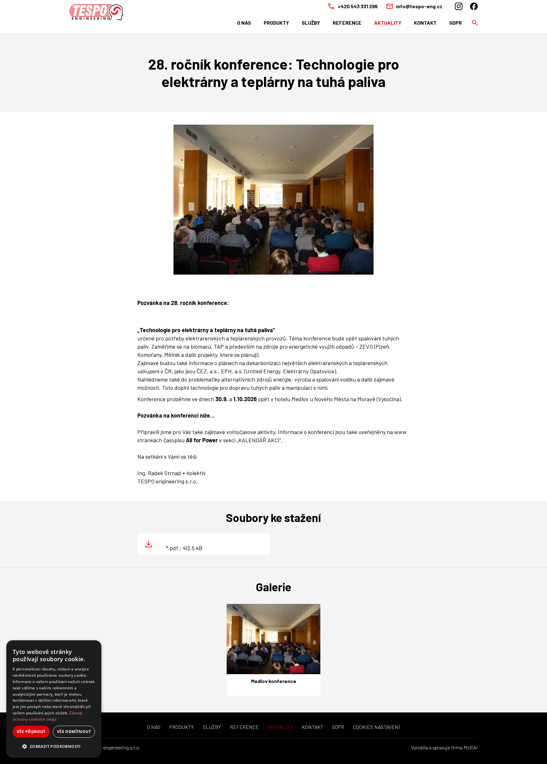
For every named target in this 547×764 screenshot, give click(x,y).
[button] (54, 746)
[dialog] (53, 699)
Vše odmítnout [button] (74, 731)
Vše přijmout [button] (31, 731)
